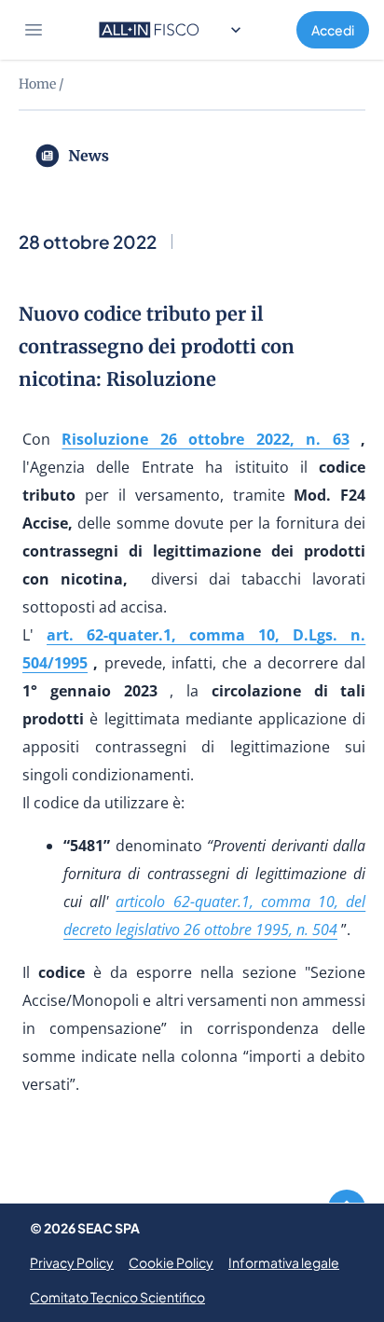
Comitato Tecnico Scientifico (117, 1296)
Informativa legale (283, 1262)
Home (37, 84)
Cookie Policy (171, 1262)
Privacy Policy (72, 1262)
